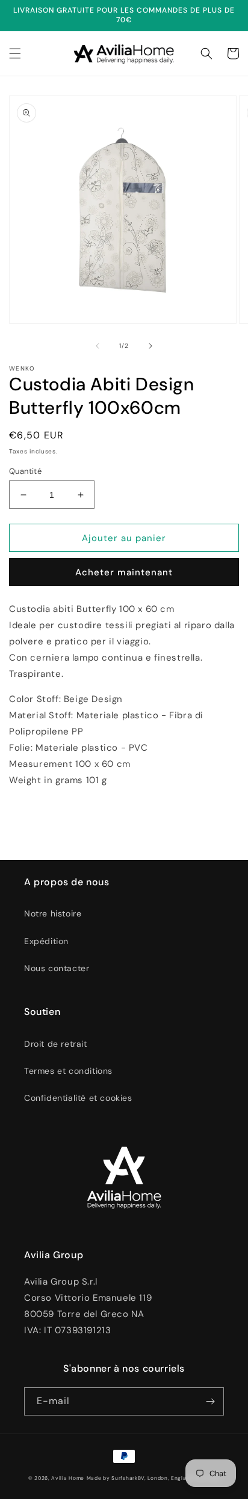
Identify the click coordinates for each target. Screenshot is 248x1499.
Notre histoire (52, 913)
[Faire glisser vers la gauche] (97, 346)
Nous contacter (56, 968)
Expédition (46, 941)
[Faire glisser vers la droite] (150, 346)
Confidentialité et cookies (78, 1097)
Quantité (25, 471)
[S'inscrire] (210, 1401)
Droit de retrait (55, 1043)
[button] (15, 53)
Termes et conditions (68, 1070)
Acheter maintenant (124, 572)
